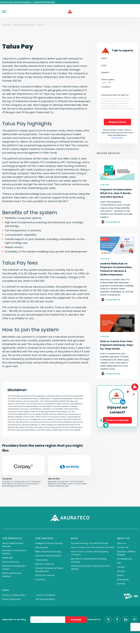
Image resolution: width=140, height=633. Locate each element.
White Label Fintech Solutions (11, 575)
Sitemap (121, 583)
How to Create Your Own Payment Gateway (92, 547)
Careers (121, 567)
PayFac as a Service (45, 575)
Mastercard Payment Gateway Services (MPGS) (90, 567)
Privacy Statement (11, 599)
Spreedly (54, 478)
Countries (40, 579)
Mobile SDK (7, 557)
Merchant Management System (14, 567)
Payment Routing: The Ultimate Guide (89, 543)
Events (120, 575)
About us (121, 543)
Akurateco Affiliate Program (126, 553)
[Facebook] (117, 619)
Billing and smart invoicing (48, 551)
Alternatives (123, 579)
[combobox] (104, 82)
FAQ (119, 563)
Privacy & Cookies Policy (14, 595)
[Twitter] (108, 619)
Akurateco (6, 24)
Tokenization (41, 560)
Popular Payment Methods (24, 24)
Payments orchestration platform (14, 552)
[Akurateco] (70, 11)
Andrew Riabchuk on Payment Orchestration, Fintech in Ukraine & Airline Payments (116, 269)
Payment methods (44, 564)
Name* (104, 58)
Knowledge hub (124, 558)
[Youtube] (134, 619)
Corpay (7, 478)
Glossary (121, 571)
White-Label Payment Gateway (13, 545)
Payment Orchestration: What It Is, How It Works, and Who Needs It (116, 193)
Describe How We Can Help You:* (115, 95)
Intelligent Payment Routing (48, 543)
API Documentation (45, 599)
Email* (104, 65)
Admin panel (41, 547)
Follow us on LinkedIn (117, 420)
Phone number (107, 79)
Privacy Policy (117, 138)
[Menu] (4, 11)
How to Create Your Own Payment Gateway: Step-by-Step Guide (117, 345)
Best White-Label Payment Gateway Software (89, 560)
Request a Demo (117, 122)
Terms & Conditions (46, 595)
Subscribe (76, 619)
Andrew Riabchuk (113, 222)
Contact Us (122, 547)
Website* (105, 72)
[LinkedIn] (125, 619)
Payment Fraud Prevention (48, 555)
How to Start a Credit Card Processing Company (89, 553)
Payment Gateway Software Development (49, 569)
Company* (106, 87)
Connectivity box (10, 561)
